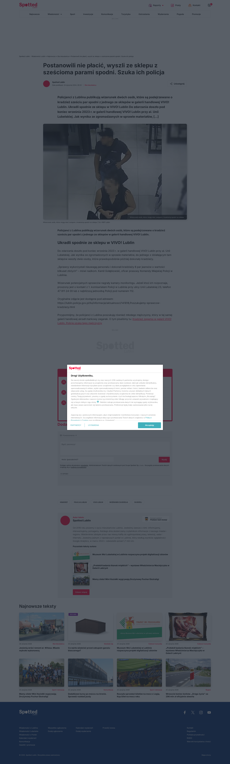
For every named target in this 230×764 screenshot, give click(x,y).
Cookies (85, 420)
